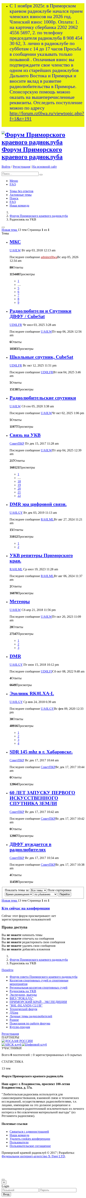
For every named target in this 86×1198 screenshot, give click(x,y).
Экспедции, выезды (23, 994)
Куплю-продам (20, 1027)
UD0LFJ (46, 671)
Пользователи (19, 1142)
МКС (15, 241)
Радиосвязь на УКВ (23, 991)
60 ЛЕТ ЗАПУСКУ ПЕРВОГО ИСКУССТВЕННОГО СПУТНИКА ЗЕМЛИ (42, 798)
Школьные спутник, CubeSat (41, 357)
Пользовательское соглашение (30, 1146)
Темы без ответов (21, 191)
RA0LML (47, 519)
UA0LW (15, 250)
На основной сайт (44, 166)
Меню (14, 180)
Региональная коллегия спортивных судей (38, 987)
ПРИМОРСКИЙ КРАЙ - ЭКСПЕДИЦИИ (38, 1002)
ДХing (14, 1012)
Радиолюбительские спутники (43, 397)
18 (19, 481)
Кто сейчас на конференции (26, 908)
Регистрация (21, 166)
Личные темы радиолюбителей (31, 1016)
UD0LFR (16, 324)
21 (19, 492)
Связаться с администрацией (29, 1131)
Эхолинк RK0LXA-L (32, 693)
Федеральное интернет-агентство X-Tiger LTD (33, 1156)
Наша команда (19, 205)
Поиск (14, 198)
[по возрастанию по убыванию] (45, 894)
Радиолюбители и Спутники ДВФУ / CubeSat (40, 313)
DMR (15, 656)
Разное (14, 1020)
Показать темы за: (17, 890)
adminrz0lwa (49, 257)
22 (19, 495)
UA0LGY (16, 512)
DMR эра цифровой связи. (38, 504)
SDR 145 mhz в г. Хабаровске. (41, 751)
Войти (6, 166)
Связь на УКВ (25, 435)
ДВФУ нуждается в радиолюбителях (30, 847)
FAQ (13, 184)
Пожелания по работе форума (30, 1023)
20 (19, 488)
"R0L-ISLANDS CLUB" (26, 1005)
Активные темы (21, 194)
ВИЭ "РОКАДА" (21, 998)
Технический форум (23, 1009)
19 (19, 485)
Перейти (7, 970)
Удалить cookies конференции (30, 1138)
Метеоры (20, 601)
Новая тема (10, 229)
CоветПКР (17, 443)
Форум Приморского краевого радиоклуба (32, 153)
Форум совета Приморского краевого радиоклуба (43, 976)
